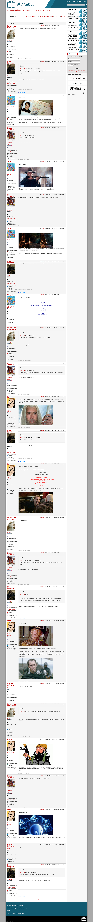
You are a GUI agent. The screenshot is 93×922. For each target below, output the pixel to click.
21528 (42, 620)
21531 (42, 739)
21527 (42, 586)
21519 (42, 295)
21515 (42, 161)
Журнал (26, 10)
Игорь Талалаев (10, 129)
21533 (42, 809)
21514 (42, 128)
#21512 (22, 335)
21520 (42, 327)
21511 (42, 26)
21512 (42, 61)
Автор (8, 688)
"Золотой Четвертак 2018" (42, 10)
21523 (42, 430)
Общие (18, 10)
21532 (42, 775)
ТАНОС (10, 95)
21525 (42, 517)
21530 (42, 704)
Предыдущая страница (31, 16)
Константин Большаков (11, 27)
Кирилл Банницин (11, 684)
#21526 (22, 711)
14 (64, 18)
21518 (42, 261)
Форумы (10, 10)
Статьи (68, 1)
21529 (42, 683)
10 (59, 16)
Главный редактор (9, 143)
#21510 (22, 135)
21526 (42, 553)
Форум (85, 1)
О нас (73, 1)
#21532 (22, 872)
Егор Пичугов (10, 62)
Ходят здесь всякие (10, 107)
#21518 (22, 370)
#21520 (22, 438)
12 (61, 16)
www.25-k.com (11, 83)
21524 (42, 464)
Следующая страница (44, 16)
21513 (42, 95)
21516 (42, 194)
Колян (9, 397)
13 (64, 16)
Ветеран (9, 40)
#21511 (22, 69)
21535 (42, 865)
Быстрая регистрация (74, 70)
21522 (42, 397)
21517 (42, 228)
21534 (42, 844)
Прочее (79, 1)
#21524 (22, 594)
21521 (42, 363)
